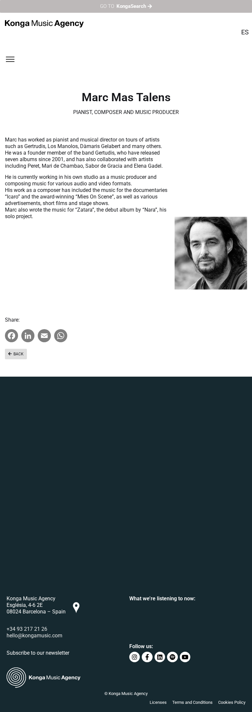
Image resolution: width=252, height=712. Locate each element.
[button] (16, 354)
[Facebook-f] (147, 657)
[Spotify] (172, 657)
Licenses (158, 702)
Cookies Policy (231, 702)
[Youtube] (185, 657)
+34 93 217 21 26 (27, 629)
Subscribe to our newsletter (38, 653)
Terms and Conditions (192, 702)
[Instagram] (134, 657)
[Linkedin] (160, 657)
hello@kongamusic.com (34, 635)
